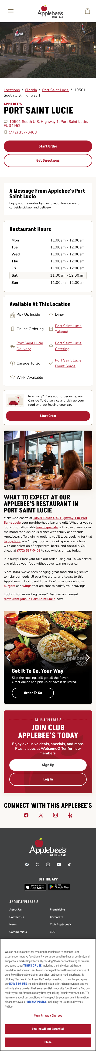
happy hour (12, 541)
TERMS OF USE (32, 966)
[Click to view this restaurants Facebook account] (26, 814)
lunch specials (47, 527)
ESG (52, 932)
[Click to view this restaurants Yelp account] (70, 814)
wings (26, 586)
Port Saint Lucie (55, 90)
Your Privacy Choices (48, 1016)
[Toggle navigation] (11, 11)
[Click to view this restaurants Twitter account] (40, 814)
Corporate (56, 917)
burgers (9, 586)
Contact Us (16, 917)
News (13, 924)
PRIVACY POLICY (36, 1002)
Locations (12, 90)
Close (48, 1042)
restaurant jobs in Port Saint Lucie (29, 599)
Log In (48, 779)
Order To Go (33, 693)
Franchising (57, 909)
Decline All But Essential (48, 1029)
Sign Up (48, 765)
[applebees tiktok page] (69, 864)
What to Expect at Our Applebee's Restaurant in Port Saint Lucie (41, 504)
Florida (31, 90)
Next (88, 657)
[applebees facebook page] (27, 864)
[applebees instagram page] (48, 864)
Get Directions (48, 160)
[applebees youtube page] (59, 864)
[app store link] (35, 887)
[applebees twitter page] (37, 864)
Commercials (18, 932)
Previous (8, 657)
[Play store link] (59, 886)
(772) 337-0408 (23, 132)
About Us (15, 909)
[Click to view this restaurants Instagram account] (55, 814)
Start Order (48, 146)
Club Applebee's (61, 924)
